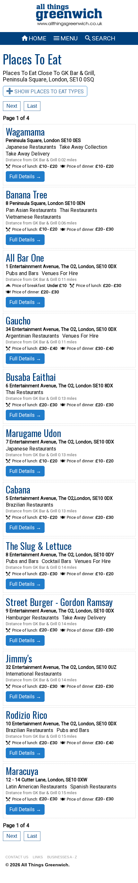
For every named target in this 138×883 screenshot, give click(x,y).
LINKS (38, 857)
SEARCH (99, 38)
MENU (65, 38)
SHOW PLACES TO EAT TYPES (49, 91)
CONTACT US (16, 857)
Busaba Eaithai (31, 376)
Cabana (18, 489)
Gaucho (18, 320)
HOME (33, 38)
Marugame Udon (33, 433)
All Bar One (25, 257)
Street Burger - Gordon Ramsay (59, 602)
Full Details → (25, 176)
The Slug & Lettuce (39, 545)
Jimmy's (19, 658)
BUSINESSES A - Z (62, 857)
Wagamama (25, 131)
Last (32, 106)
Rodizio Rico (26, 714)
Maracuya (22, 771)
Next (11, 106)
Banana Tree (26, 194)
